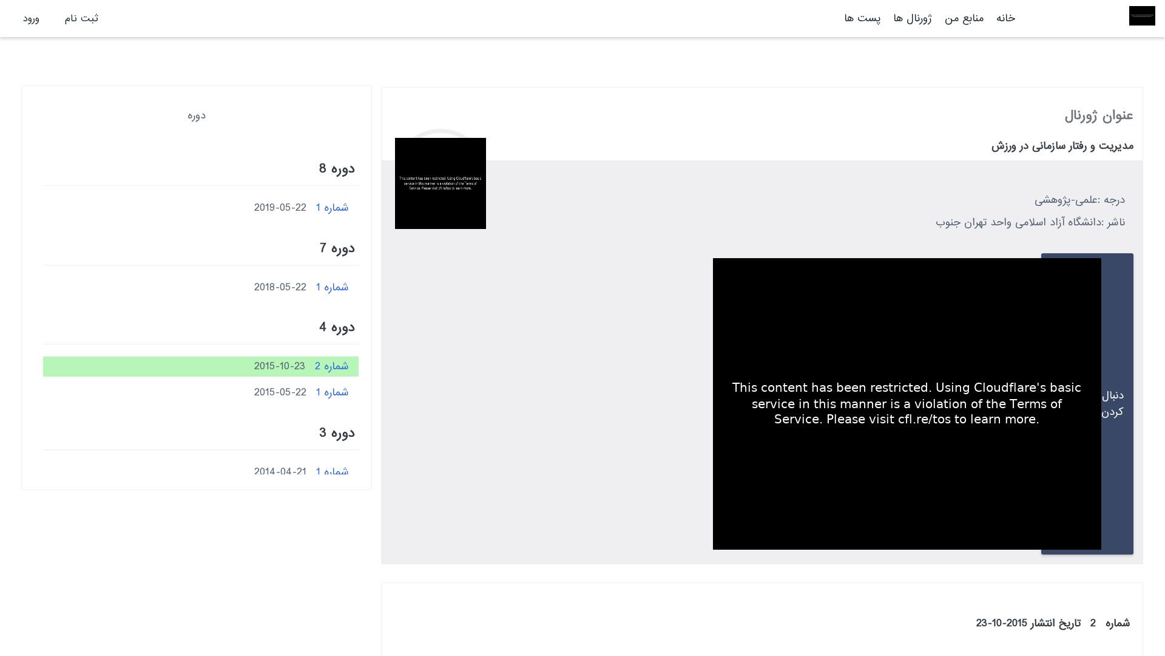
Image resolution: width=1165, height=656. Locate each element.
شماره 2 (332, 366)
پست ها (862, 18)
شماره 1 (332, 208)
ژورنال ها (912, 18)
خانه (1005, 18)
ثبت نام (81, 18)
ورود (31, 18)
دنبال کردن (1112, 404)
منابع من (962, 18)
